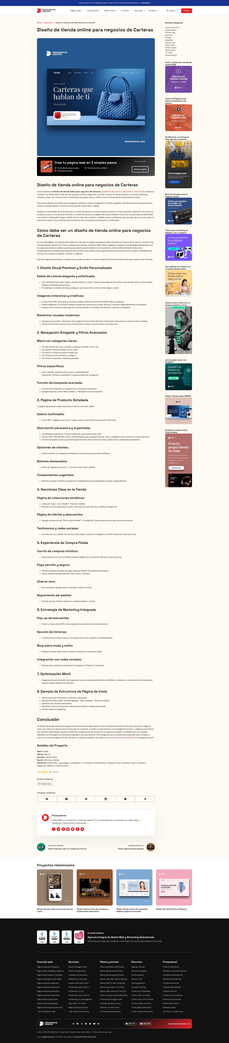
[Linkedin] (86, 1024)
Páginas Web (75, 10)
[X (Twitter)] (66, 799)
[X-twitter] (82, 1024)
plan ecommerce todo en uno (125, 737)
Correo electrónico (172, 27)
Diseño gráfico (170, 30)
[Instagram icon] (73, 829)
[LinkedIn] (106, 799)
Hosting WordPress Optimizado (84, 1037)
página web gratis (48, 1037)
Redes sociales (171, 48)
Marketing (169, 40)
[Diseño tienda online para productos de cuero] (55, 887)
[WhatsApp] (125, 799)
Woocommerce (171, 55)
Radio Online (109, 10)
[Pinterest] (86, 799)
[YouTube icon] (82, 829)
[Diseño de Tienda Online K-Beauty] (174, 887)
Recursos (139, 10)
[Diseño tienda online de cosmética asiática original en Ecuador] (134, 887)
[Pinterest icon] (77, 829)
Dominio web (170, 33)
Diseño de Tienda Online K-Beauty (171, 909)
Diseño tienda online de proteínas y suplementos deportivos (93, 910)
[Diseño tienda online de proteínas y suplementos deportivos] (95, 887)
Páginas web (170, 43)
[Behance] (98, 1024)
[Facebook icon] (53, 829)
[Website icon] (63, 829)
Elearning (168, 35)
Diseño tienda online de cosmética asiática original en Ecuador (132, 910)
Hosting (168, 38)
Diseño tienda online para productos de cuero (55, 910)
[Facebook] (47, 799)
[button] (96, 933)
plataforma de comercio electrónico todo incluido (123, 191)
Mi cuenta (170, 10)
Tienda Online (92, 10)
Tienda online (44, 784)
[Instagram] (73, 1024)
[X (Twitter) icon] (68, 829)
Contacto (152, 10)
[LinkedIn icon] (58, 829)
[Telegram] (145, 799)
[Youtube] (94, 1024)
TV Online (125, 10)
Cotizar (187, 10)
